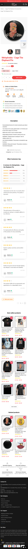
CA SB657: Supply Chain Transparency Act (10, 507)
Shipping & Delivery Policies (7, 513)
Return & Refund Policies (6, 517)
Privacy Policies (4, 503)
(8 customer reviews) (12, 63)
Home (2, 9)
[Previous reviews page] (18, 303)
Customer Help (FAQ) (5, 521)
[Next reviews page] (25, 303)
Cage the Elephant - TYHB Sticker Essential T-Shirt (20, 398)
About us (3, 498)
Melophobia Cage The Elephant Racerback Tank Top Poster (20, 375)
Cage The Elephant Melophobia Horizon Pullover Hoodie (19, 352)
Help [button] (25, 547)
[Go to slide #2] (17, 51)
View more (14, 406)
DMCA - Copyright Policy (6, 505)
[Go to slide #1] (10, 51)
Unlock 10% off (3, 542)
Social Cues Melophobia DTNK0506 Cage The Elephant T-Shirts (7, 330)
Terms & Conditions (5, 500)
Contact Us (3, 519)
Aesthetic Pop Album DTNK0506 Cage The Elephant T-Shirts (19, 330)
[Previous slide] (2, 30)
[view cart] (26, 4)
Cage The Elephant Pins (7, 11)
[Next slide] (25, 30)
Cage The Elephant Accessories (13, 9)
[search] (24, 4)
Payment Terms (4, 515)
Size (3, 68)
